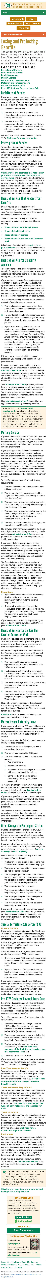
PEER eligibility (20, 852)
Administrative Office (11, 370)
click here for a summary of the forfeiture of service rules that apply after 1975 (25, 1049)
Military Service (8, 78)
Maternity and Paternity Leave (15, 83)
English (10, 1244)
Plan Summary (32, 1262)
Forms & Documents (8, 1264)
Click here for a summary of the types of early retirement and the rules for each (22, 1106)
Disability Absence (10, 75)
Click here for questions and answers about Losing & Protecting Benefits (22, 1190)
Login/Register (23, 1217)
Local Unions (32, 23)
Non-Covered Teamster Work (15, 80)
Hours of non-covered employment (21, 227)
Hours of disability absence (17, 231)
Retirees (31, 19)
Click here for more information (22, 138)
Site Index (18, 1267)
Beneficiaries (15, 23)
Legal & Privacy (7, 1267)
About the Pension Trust (16, 1262)
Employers (23, 28)
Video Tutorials (23, 1264)
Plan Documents (23, 1230)
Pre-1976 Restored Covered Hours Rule (20, 88)
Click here (6, 714)
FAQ (32, 1264)
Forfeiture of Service (11, 70)
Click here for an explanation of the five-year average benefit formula (23, 1081)
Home (3, 1262)
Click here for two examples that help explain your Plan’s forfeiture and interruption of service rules (22, 175)
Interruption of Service (12, 72)
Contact (39, 1264)
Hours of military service (16, 235)
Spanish (17, 1244)
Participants (17, 19)
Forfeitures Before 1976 (13, 85)
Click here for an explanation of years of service (18, 1129)
